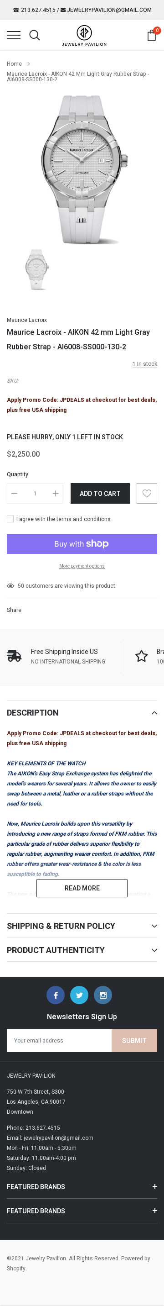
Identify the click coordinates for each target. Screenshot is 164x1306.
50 (21, 586)
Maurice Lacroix (27, 320)
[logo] (84, 35)
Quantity (17, 474)
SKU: (13, 381)
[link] (36, 269)
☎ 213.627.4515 (34, 10)
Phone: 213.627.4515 (33, 1128)
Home (14, 64)
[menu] (13, 35)
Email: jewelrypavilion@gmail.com (50, 1138)
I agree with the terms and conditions (63, 519)
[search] (34, 35)
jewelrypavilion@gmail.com (109, 10)
